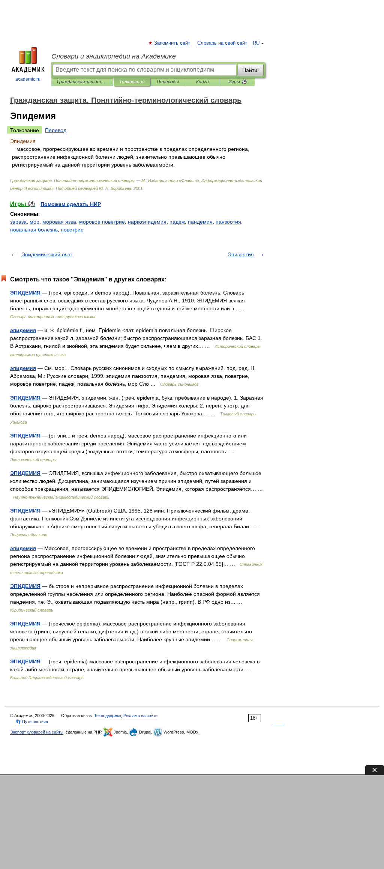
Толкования (131, 81)
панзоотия (228, 222)
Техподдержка (107, 715)
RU (256, 43)
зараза (18, 222)
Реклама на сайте (140, 715)
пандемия (200, 222)
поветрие (72, 230)
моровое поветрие (102, 222)
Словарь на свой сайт (222, 43)
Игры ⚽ (237, 81)
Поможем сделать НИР (70, 204)
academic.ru (27, 79)
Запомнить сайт (172, 43)
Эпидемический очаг (46, 254)
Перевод (55, 130)
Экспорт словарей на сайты (36, 732)
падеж (177, 222)
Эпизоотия (241, 254)
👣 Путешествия (32, 721)
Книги (202, 81)
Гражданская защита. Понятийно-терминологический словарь (82, 81)
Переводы (168, 81)
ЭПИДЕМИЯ (25, 293)
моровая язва (59, 222)
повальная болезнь (34, 230)
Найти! (250, 70)
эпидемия (23, 330)
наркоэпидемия (147, 222)
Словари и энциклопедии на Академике (113, 56)
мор (34, 222)
